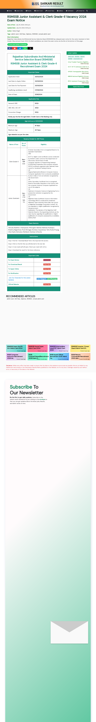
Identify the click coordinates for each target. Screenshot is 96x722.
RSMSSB (35, 34)
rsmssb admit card (44, 34)
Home (10, 11)
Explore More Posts (78, 86)
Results (29, 11)
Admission (70, 11)
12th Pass (22, 34)
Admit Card (39, 11)
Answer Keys (50, 11)
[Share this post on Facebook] (9, 48)
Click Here (47, 260)
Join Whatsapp (52, 279)
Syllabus (60, 11)
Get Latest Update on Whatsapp (18, 44)
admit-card (15, 34)
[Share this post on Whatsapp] (25, 48)
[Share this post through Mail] (14, 48)
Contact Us (81, 11)
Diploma (28, 34)
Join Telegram (42, 279)
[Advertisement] (48, 322)
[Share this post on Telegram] (20, 48)
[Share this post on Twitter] (30, 48)
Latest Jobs (19, 11)
